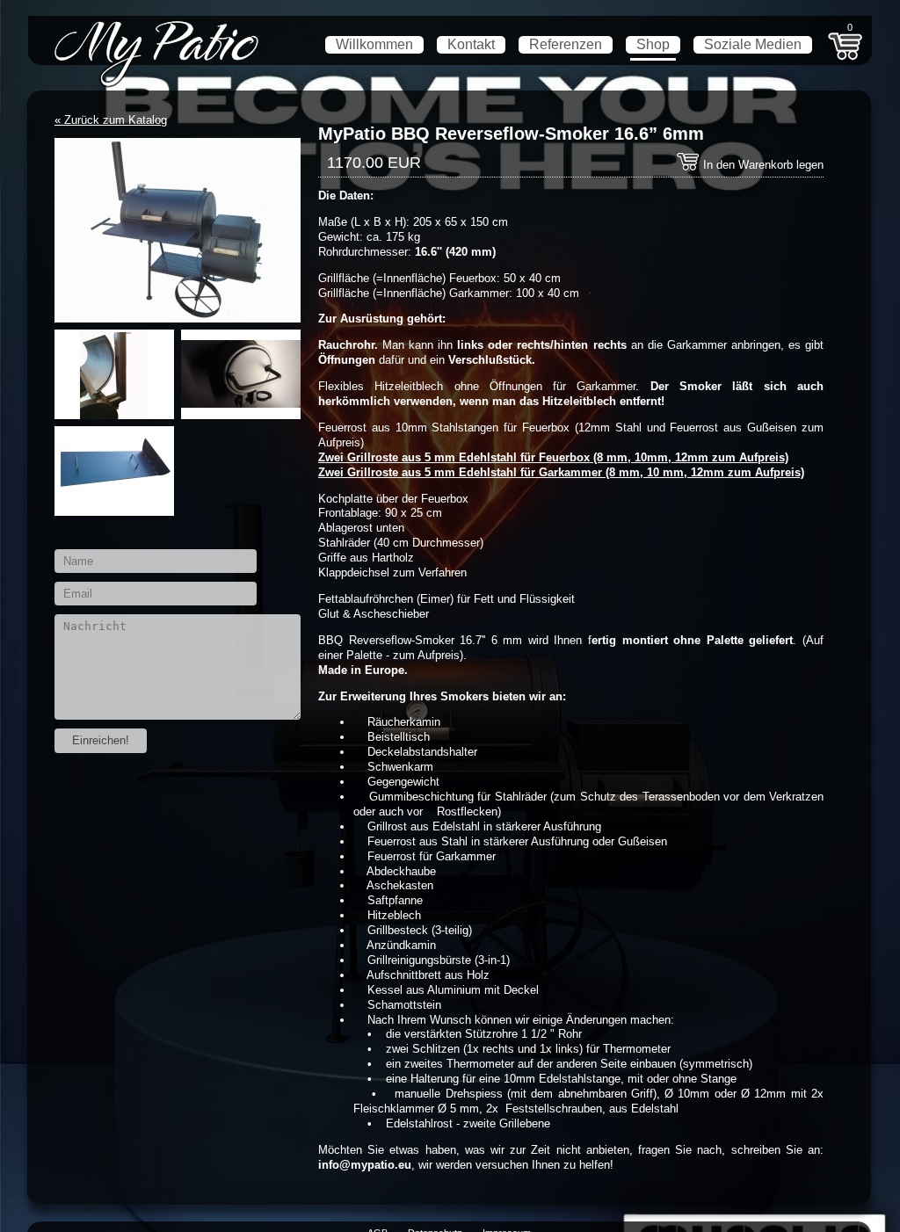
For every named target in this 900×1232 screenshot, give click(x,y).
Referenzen (565, 44)
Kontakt (471, 44)
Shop (653, 44)
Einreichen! (100, 740)
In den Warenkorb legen (762, 164)
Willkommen (374, 44)
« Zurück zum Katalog (110, 120)
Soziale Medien (753, 44)
